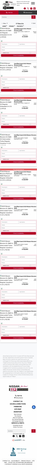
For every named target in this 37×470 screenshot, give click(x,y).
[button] (34, 407)
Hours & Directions (18, 404)
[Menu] (33, 3)
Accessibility (15, 461)
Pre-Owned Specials (17, 419)
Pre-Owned (18, 416)
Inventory (18, 412)
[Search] (33, 17)
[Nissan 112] (9, 2)
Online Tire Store (17, 427)
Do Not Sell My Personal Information (20, 462)
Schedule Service (18, 425)
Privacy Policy (26, 461)
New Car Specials (18, 417)
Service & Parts (17, 423)
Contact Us (17, 401)
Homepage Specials (17, 421)
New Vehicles (18, 414)
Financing (18, 406)
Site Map (17, 409)
